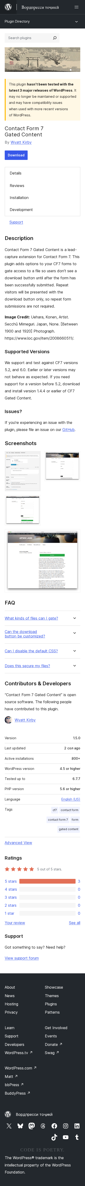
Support (16, 222)
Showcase (54, 987)
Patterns (52, 1012)
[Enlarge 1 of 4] (34, 457)
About (10, 987)
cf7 (55, 810)
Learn (9, 1027)
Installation (19, 197)
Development (21, 209)
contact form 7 (58, 819)
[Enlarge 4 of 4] (74, 535)
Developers (14, 1044)
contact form (69, 810)
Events (51, 1036)
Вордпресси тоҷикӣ (34, 1114)
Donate (54, 1044)
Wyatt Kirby (21, 142)
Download (16, 155)
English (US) (70, 799)
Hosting (11, 1004)
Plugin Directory (17, 21)
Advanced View (18, 842)
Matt (11, 1076)
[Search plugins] (55, 38)
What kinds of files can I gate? (31, 618)
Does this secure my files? (27, 666)
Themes (52, 995)
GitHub (68, 429)
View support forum (22, 958)
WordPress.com (21, 1068)
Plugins (51, 1004)
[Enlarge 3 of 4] (34, 501)
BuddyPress (17, 1093)
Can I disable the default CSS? (31, 651)
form (75, 819)
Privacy (11, 1012)
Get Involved (56, 1027)
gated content (68, 829)
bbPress (14, 1084)
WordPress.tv (19, 1052)
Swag (52, 1052)
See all (74, 922)
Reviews (17, 185)
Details (15, 173)
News (10, 995)
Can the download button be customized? (25, 634)
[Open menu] (77, 7)
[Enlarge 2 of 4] (74, 457)
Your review (15, 922)
